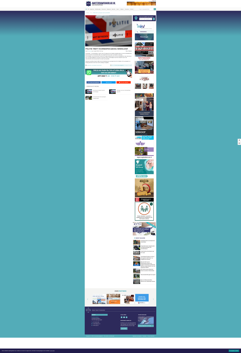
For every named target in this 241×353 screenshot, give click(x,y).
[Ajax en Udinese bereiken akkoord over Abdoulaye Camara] (136, 250)
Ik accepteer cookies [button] (234, 350)
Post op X (109, 82)
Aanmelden (124, 296)
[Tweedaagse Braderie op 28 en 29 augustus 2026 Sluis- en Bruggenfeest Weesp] (136, 226)
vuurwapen (94, 65)
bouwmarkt (99, 65)
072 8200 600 (96, 290)
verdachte (89, 65)
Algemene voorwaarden (137, 304)
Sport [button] (118, 9)
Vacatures (127, 9)
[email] (239, 143)
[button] (86, 267)
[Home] (86, 9)
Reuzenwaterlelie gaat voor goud (148, 243)
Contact (131, 9)
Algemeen (92, 9)
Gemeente (104, 9)
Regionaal (109, 9)
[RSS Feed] (126, 285)
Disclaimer (144, 304)
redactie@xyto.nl (96, 292)
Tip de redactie (124, 82)
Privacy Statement (150, 304)
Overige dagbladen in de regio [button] (144, 294)
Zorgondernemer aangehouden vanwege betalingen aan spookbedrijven (148, 216)
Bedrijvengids (98, 9)
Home (87, 12)
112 (88, 9)
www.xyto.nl (95, 293)
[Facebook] (121, 285)
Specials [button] (113, 9)
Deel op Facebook (94, 82)
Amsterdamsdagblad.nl (103, 3)
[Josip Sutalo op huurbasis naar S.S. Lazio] (136, 221)
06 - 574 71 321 (114, 76)
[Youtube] (124, 285)
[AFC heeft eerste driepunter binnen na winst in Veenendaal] (136, 239)
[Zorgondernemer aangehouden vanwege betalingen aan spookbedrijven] (136, 216)
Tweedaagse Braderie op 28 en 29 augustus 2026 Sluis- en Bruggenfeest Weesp (147, 226)
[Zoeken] (155, 9)
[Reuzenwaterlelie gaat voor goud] (136, 244)
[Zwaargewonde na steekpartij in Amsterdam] (136, 210)
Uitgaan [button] (121, 9)
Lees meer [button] (52, 350)
